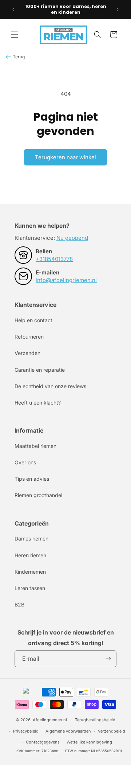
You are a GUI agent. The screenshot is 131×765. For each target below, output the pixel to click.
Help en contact (33, 320)
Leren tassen (30, 588)
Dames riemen (31, 538)
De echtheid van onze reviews (50, 386)
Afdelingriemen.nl (50, 719)
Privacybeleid (26, 731)
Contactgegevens (43, 742)
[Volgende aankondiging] (118, 9)
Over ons (25, 462)
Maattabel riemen (35, 446)
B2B (19, 604)
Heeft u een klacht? (38, 402)
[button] (15, 35)
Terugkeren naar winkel (65, 157)
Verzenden (27, 353)
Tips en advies (32, 479)
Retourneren (29, 336)
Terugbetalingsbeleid (95, 719)
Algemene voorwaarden (68, 731)
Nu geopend (72, 237)
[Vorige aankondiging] (13, 9)
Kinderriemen (30, 572)
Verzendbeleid (111, 731)
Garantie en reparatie (40, 370)
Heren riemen (30, 555)
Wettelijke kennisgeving (89, 742)
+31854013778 (54, 258)
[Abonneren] (108, 658)
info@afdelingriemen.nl (66, 280)
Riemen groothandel (38, 495)
